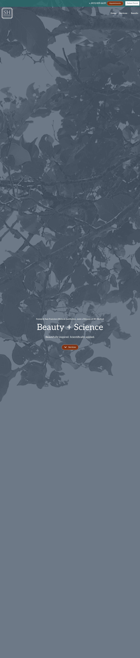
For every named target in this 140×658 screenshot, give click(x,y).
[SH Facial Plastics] (7, 13)
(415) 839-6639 (98, 3)
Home (113, 13)
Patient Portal (132, 3)
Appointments (115, 3)
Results (134, 13)
